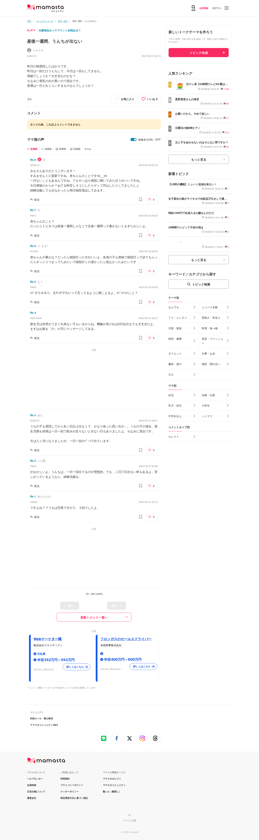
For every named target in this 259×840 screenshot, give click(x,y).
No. (33, 160)
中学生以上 (175, 416)
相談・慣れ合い (211, 364)
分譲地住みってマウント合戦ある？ (59, 30)
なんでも (173, 307)
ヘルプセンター (35, 778)
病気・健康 (175, 338)
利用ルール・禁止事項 (41, 718)
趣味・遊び (175, 364)
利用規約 (65, 778)
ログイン (216, 8)
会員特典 (31, 785)
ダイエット (175, 353)
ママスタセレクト (112, 778)
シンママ (207, 416)
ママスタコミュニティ (114, 785)
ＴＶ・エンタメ (177, 317)
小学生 (206, 405)
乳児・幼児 (175, 405)
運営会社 (31, 798)
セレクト (173, 436)
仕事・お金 (208, 353)
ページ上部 (129, 820)
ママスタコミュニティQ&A (44, 725)
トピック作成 (199, 52)
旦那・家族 (175, 328)
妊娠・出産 (208, 395)
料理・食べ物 (210, 328)
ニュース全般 (210, 307)
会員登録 (203, 8)
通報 (29, 98)
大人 (171, 374)
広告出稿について (36, 791)
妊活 (171, 395)
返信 (36, 199)
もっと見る (198, 159)
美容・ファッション (212, 341)
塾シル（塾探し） (112, 791)
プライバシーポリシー (71, 785)
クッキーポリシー (69, 791)
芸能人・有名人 (211, 317)
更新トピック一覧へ (94, 617)
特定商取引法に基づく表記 (74, 798)
